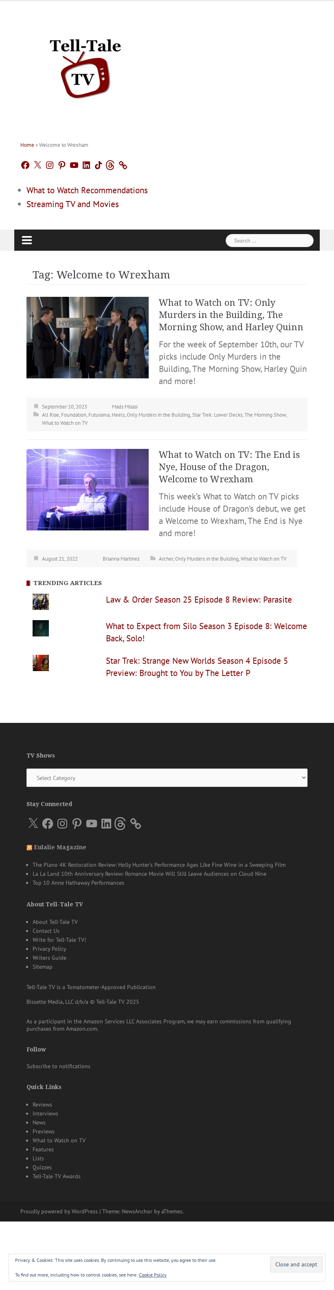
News (39, 1122)
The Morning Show (265, 414)
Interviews (45, 1113)
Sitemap (43, 966)
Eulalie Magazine (60, 847)
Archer (166, 558)
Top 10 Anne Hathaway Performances (78, 882)
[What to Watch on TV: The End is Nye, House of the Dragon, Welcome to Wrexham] (87, 488)
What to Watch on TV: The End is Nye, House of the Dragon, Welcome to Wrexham (229, 467)
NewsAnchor (137, 1211)
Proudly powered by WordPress (59, 1211)
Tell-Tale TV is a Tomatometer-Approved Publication (91, 987)
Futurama (99, 414)
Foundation (73, 414)
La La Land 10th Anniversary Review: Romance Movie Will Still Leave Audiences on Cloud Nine (149, 873)
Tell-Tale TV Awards (57, 1176)
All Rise (50, 414)
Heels (118, 414)
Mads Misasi (125, 406)
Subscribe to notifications (58, 1066)
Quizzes (42, 1167)
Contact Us (46, 930)
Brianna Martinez (121, 558)
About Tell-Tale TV (55, 922)
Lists (38, 1158)
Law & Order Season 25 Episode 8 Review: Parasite (199, 599)
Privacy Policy (49, 948)
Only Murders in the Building (158, 414)
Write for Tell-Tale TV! (59, 939)
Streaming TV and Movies (72, 204)
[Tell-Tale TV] (85, 65)
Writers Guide (49, 957)
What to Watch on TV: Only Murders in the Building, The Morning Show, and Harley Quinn (231, 315)
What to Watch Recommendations (87, 190)
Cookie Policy (153, 1275)
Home (27, 144)
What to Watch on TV (65, 423)
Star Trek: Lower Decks (217, 414)
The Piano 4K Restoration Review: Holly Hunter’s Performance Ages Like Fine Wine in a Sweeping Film (159, 864)
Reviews (42, 1104)
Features (43, 1149)
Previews (44, 1131)
